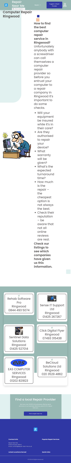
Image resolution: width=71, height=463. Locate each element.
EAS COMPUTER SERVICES (19, 371)
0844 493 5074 (19, 310)
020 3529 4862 (52, 374)
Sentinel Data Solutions (19, 339)
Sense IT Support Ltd (52, 307)
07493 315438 (52, 338)
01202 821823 (19, 381)
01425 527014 (19, 349)
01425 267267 (52, 317)
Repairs (37, 5)
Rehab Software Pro (19, 301)
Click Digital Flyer (52, 330)
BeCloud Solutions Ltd (52, 364)
